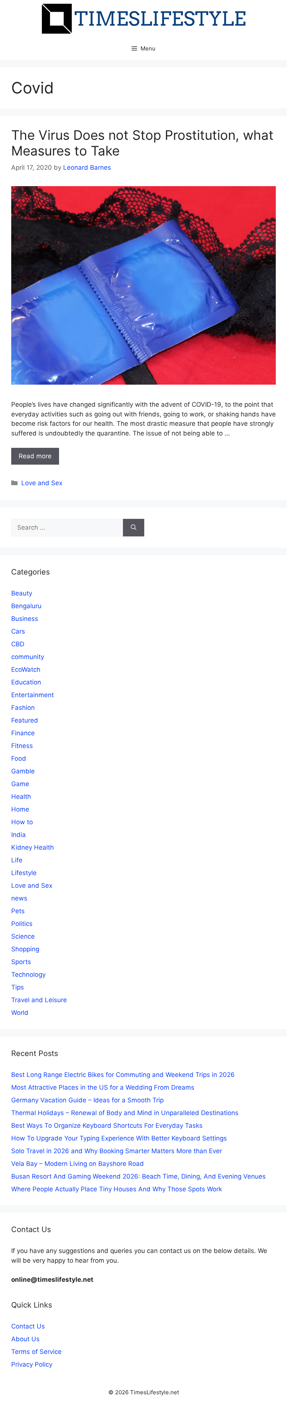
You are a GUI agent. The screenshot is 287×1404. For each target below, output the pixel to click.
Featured (24, 720)
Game (20, 784)
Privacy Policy (31, 1364)
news (19, 898)
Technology (28, 974)
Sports (21, 962)
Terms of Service (36, 1351)
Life (16, 860)
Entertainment (32, 695)
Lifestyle (24, 873)
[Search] (133, 528)
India (18, 834)
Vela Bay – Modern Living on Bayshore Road (77, 1163)
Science (23, 936)
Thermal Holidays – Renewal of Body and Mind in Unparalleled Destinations (124, 1113)
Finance (23, 733)
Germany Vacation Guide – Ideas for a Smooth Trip (87, 1100)
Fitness (22, 745)
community (27, 657)
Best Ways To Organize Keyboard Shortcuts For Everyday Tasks (107, 1125)
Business (24, 618)
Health (21, 796)
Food (18, 758)
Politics (22, 923)
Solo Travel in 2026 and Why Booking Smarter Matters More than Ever (116, 1151)
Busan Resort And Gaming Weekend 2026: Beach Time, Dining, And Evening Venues (138, 1176)
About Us (25, 1339)
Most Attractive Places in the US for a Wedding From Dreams (102, 1087)
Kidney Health (32, 847)
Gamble (23, 771)
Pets (18, 911)
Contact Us (28, 1326)
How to (22, 822)
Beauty (21, 593)
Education (26, 682)
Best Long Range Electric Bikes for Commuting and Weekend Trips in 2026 (123, 1074)
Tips (17, 987)
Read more (35, 456)
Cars (18, 631)
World (19, 1012)
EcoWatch (25, 669)
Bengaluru (26, 606)
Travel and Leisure (39, 1000)
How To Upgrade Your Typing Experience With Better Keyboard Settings (119, 1138)
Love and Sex (41, 483)
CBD (17, 644)
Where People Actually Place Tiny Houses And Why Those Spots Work (116, 1189)
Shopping (25, 949)
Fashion (23, 707)
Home (20, 809)
